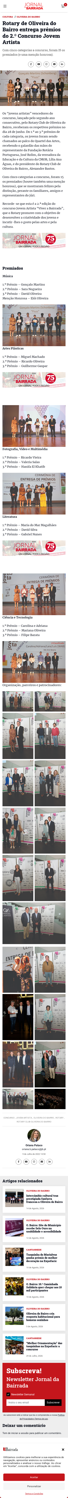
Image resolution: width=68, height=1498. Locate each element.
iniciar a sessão (20, 1433)
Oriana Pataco (34, 1145)
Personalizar (34, 1486)
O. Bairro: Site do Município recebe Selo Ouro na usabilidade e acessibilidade (43, 1228)
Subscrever (53, 1402)
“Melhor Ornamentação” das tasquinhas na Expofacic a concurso (44, 1346)
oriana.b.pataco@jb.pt (34, 1149)
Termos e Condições (34, 1494)
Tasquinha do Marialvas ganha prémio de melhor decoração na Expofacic (41, 1258)
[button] (63, 1449)
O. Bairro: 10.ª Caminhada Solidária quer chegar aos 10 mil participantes (44, 1287)
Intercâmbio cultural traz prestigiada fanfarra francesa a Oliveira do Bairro (44, 1199)
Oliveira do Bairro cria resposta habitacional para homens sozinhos (43, 1316)
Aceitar (34, 1477)
